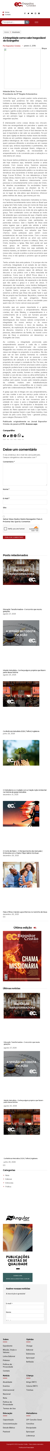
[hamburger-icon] (36, 22)
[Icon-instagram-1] (35, 13)
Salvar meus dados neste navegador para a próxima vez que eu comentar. (22, 520)
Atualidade (16, 32)
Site (4, 508)
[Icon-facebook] (24, 13)
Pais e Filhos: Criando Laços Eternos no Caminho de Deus (25, 912)
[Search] (27, 22)
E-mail (6, 498)
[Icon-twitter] (28, 13)
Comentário (9, 462)
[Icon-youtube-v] (31, 13)
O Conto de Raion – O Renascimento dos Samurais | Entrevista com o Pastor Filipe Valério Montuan (22, 852)
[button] (4, 437)
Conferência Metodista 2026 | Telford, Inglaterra (21, 731)
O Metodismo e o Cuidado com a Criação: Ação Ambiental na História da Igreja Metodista (24, 791)
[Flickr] (39, 13)
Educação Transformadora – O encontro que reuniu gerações (22, 610)
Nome (6, 489)
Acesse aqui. (32, 424)
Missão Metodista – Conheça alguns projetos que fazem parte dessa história (24, 671)
